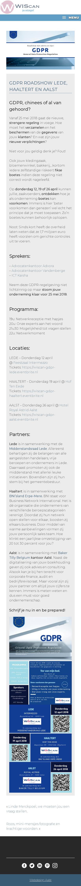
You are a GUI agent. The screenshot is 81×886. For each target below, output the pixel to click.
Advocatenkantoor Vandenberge (38, 271)
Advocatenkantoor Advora (33, 266)
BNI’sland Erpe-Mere (25, 496)
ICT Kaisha (20, 275)
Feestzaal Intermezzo (30, 363)
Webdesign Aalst (40, 880)
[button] (40, 17)
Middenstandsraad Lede (28, 449)
